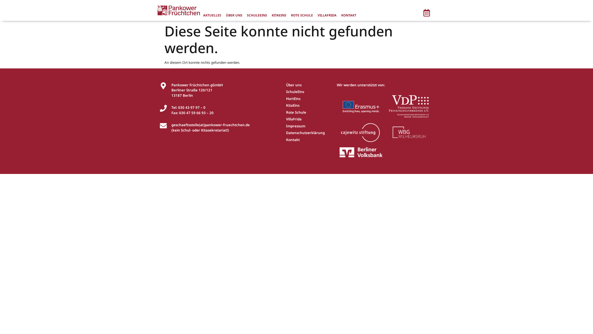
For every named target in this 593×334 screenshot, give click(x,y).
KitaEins (279, 15)
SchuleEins (257, 15)
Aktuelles (212, 15)
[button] (426, 13)
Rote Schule (302, 15)
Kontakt (348, 15)
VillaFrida (327, 15)
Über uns (234, 15)
